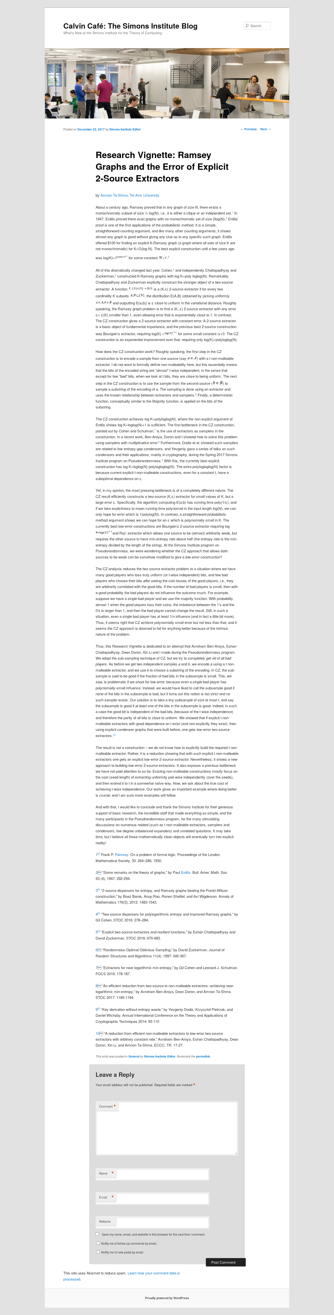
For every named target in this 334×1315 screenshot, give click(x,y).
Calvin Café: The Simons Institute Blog (130, 25)
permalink (203, 1056)
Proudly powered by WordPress (167, 1298)
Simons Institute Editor (125, 129)
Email (106, 1197)
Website (105, 1221)
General (133, 1056)
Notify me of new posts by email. (122, 1252)
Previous (249, 129)
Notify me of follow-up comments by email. (129, 1243)
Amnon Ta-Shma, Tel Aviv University (129, 195)
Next (265, 129)
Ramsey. (122, 854)
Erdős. (186, 872)
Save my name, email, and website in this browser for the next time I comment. (153, 1234)
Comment (107, 1106)
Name (106, 1173)
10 (114, 735)
